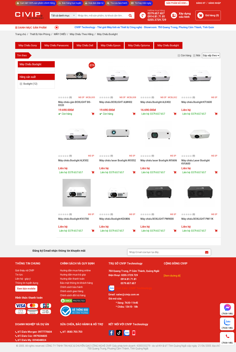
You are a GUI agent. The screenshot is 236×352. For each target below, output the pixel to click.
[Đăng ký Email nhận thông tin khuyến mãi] (206, 252)
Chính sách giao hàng (71, 291)
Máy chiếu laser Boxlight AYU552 (117, 160)
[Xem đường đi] (172, 275)
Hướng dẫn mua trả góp (73, 274)
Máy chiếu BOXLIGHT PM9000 (157, 218)
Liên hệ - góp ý (23, 278)
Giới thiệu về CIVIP (24, 270)
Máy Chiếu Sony (28, 45)
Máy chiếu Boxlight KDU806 (114, 218)
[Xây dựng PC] (174, 15)
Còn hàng (186, 55)
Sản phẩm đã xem (176, 3)
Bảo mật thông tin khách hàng (76, 283)
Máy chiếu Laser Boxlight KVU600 (195, 162)
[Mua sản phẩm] (93, 113)
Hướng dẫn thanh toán (72, 278)
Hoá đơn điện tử (95, 3)
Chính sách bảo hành (71, 287)
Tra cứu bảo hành (118, 3)
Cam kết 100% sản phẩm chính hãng (37, 3)
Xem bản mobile (26, 288)
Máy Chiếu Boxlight (168, 45)
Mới (198, 55)
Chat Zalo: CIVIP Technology (133, 288)
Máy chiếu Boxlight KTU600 (196, 102)
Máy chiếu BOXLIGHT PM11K (197, 218)
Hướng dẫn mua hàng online (75, 270)
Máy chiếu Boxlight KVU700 (73, 218)
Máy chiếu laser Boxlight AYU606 (158, 160)
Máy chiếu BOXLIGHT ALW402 (115, 102)
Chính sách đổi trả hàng (73, 295)
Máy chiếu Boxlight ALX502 (73, 160)
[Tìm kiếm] (130, 15)
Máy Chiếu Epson (110, 45)
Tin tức (19, 274)
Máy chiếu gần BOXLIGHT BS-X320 (74, 104)
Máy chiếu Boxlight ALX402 (155, 102)
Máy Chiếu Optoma (139, 45)
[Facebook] (111, 333)
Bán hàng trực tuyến (71, 3)
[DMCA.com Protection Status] (83, 300)
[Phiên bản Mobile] (133, 333)
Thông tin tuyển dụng (26, 283)
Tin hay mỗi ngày (142, 3)
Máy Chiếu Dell (85, 45)
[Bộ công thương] (83, 311)
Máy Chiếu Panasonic (57, 45)
